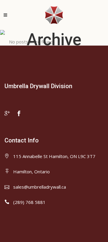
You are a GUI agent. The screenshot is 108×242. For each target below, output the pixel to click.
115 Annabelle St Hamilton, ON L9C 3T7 (54, 156)
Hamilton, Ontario (31, 172)
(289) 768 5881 (29, 202)
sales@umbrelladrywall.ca (39, 187)
